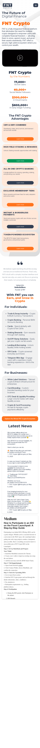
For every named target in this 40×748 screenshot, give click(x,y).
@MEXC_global (12, 469)
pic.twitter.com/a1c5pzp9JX (16, 508)
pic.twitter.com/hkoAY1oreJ (16, 452)
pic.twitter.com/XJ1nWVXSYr (17, 482)
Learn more (20, 139)
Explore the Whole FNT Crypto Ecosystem (20, 419)
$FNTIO (10, 434)
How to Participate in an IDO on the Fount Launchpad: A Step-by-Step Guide (19, 525)
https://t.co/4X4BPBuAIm (16, 478)
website (20, 565)
